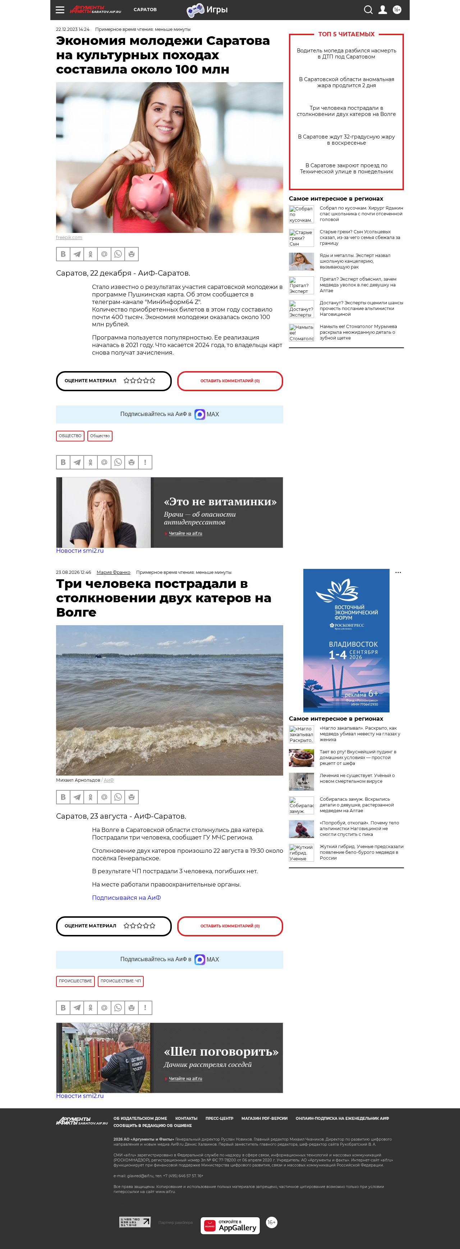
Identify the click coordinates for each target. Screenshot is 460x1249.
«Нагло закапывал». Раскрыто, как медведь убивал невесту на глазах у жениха (360, 733)
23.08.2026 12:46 (73, 572)
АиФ (109, 780)
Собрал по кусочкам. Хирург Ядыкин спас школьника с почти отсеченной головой (361, 213)
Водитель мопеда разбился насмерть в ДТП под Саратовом (346, 54)
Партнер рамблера (175, 1222)
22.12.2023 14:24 (72, 29)
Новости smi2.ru (80, 550)
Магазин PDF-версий (265, 1118)
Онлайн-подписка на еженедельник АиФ (342, 1118)
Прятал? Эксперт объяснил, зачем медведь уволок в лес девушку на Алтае (358, 284)
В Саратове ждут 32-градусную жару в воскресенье (346, 140)
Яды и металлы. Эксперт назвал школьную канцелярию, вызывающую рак (355, 261)
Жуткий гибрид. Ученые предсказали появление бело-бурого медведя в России (362, 852)
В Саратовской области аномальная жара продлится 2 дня (346, 82)
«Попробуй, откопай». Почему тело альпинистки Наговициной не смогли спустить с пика (359, 828)
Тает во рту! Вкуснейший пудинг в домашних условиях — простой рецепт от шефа (358, 757)
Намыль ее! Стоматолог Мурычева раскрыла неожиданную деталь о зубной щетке (358, 332)
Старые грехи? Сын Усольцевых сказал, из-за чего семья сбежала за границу (360, 237)
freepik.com (69, 237)
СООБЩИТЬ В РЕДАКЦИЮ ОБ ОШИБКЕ (153, 1125)
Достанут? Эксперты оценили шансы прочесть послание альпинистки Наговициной (361, 308)
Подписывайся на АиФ (126, 897)
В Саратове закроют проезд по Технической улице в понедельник (346, 169)
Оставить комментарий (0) (230, 381)
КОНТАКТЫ (186, 1118)
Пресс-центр (219, 1118)
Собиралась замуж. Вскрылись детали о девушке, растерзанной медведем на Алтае (357, 804)
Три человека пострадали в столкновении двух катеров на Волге (346, 111)
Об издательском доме (140, 1118)
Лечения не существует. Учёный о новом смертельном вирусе (357, 778)
